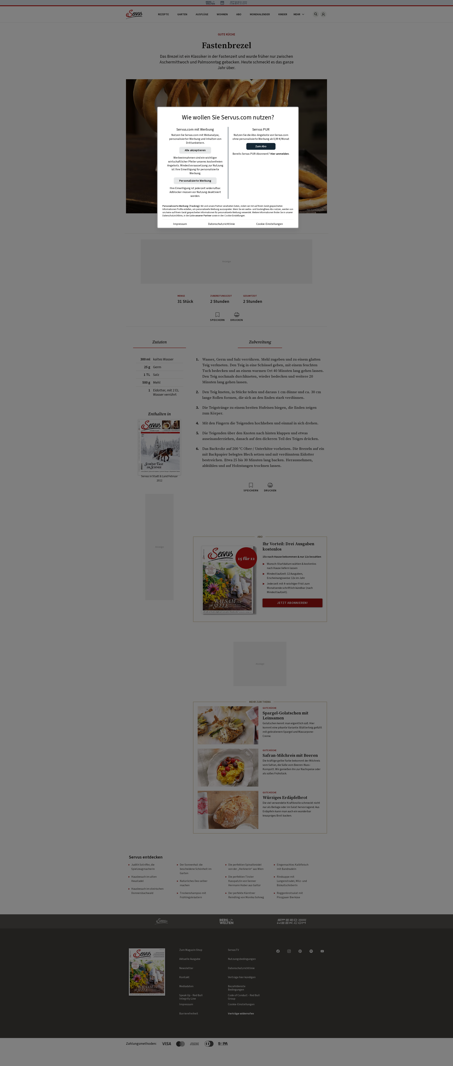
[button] (261, 146)
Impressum (180, 224)
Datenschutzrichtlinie (221, 224)
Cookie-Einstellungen (269, 224)
